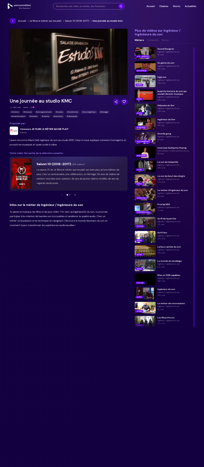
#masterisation (18, 116)
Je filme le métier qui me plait (46, 20)
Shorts (176, 6)
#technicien (72, 112)
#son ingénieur (89, 112)
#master (33, 116)
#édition (15, 112)
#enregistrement (44, 112)
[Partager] (116, 102)
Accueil (151, 6)
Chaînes (163, 6)
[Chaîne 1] (67, 195)
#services (58, 116)
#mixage (104, 112)
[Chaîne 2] (69, 194)
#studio (59, 112)
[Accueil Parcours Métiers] (19, 6)
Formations (153, 40)
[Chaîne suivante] (75, 194)
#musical (27, 112)
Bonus (165, 40)
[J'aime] (124, 102)
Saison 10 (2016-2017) (77, 20)
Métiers (139, 40)
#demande (72, 116)
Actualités (190, 6)
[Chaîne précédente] (62, 194)
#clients (45, 116)
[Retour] (13, 21)
